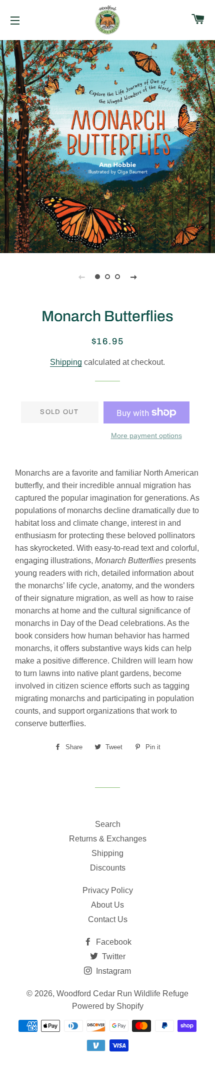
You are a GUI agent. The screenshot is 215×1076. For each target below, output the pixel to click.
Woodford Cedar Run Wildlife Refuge (122, 993)
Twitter (113, 956)
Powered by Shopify (108, 1006)
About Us (107, 905)
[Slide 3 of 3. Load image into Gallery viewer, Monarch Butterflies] (117, 277)
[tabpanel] (107, 145)
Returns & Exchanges (107, 838)
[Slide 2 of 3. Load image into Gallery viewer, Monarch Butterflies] (107, 277)
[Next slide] (133, 277)
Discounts (108, 868)
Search (107, 824)
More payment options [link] (146, 436)
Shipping (66, 362)
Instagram (112, 971)
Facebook (113, 942)
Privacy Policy (107, 890)
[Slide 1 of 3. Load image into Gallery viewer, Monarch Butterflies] (97, 277)
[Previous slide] (81, 277)
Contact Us (108, 919)
